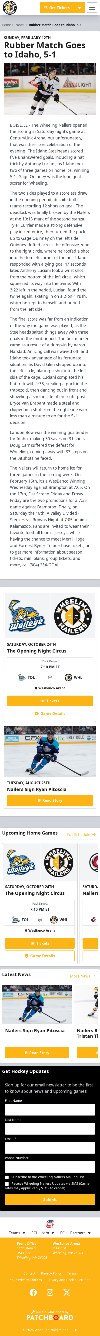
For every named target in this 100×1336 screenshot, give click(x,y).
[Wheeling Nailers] (10, 8)
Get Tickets (59, 7)
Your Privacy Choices (26, 1280)
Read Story (52, 800)
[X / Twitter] (66, 1292)
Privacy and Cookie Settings (68, 1280)
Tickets (52, 701)
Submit (50, 1199)
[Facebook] (33, 1292)
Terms (72, 1273)
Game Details (52, 713)
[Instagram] (50, 1292)
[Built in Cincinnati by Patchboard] (50, 1315)
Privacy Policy (51, 1273)
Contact (29, 1273)
